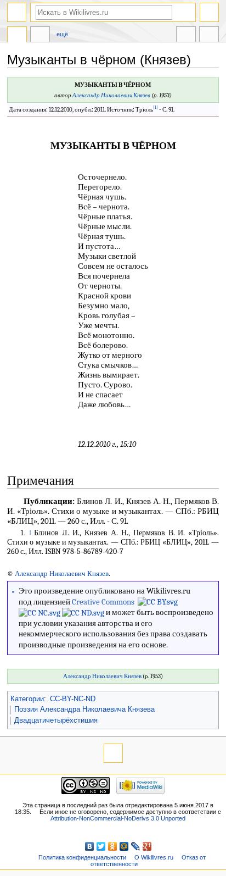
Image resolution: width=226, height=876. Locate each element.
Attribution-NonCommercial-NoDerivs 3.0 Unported (117, 818)
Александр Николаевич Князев (111, 95)
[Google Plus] (147, 846)
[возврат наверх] (113, 753)
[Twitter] (101, 846)
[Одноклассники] (112, 846)
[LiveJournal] (136, 846)
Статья (17, 36)
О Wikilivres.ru (153, 857)
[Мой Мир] (124, 846)
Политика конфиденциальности (82, 857)
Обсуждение (40, 36)
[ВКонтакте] (89, 846)
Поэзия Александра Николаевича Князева (84, 709)
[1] (155, 107)
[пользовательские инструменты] (209, 12)
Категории (27, 699)
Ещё (62, 34)
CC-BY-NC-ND (72, 699)
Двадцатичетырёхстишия (56, 720)
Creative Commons (103, 602)
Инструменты (209, 36)
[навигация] (16, 12)
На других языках (186, 36)
